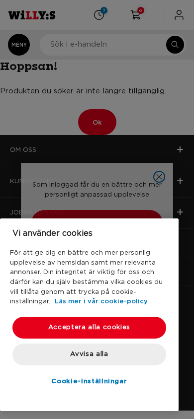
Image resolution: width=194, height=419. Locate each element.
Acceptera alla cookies (89, 327)
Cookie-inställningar (89, 380)
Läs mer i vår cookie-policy (101, 300)
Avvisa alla (89, 354)
